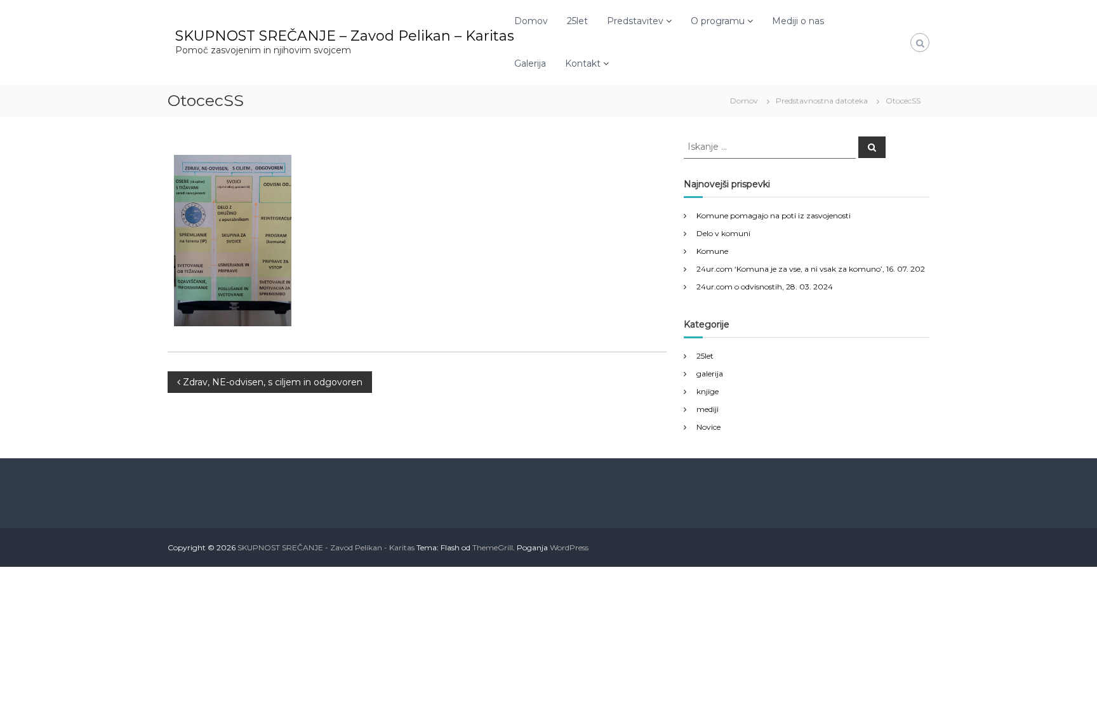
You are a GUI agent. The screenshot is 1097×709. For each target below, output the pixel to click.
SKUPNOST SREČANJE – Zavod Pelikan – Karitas (344, 35)
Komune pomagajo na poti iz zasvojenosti (773, 215)
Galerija (530, 63)
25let (577, 21)
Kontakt (583, 63)
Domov (531, 21)
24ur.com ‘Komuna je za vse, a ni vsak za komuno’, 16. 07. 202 (810, 269)
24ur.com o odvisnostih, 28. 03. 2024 (764, 286)
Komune (712, 251)
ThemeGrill (492, 547)
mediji (707, 409)
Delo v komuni (723, 233)
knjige (707, 391)
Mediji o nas (798, 21)
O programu (718, 21)
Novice (708, 427)
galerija (709, 373)
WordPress (569, 547)
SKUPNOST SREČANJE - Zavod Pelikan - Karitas (326, 547)
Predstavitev (635, 21)
